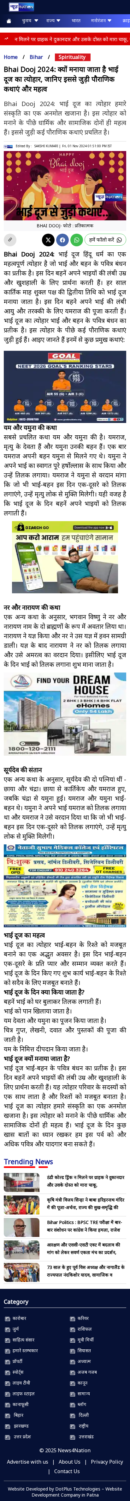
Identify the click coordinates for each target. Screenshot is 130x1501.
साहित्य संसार (22, 1340)
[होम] (18, 8)
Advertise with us (27, 1461)
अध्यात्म (83, 1361)
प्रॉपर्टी (16, 1361)
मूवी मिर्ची (84, 1340)
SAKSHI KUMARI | (47, 146)
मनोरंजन (99, 20)
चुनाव (28, 20)
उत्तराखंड (84, 1437)
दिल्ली (82, 1415)
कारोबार (18, 1318)
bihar (36, 57)
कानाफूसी (19, 1404)
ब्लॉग (80, 1404)
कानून (81, 1383)
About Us (69, 1461)
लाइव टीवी (20, 1383)
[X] (48, 240)
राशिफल (83, 1329)
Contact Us (67, 1471)
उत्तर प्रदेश (20, 1437)
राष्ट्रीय (81, 1426)
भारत (76, 20)
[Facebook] (62, 240)
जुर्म (14, 1329)
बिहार (16, 1415)
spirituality (72, 57)
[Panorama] (65, 714)
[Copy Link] (10, 240)
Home (11, 57)
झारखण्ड (19, 1426)
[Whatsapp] (76, 240)
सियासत (83, 1350)
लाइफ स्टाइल (22, 1394)
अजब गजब (86, 1372)
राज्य (51, 20)
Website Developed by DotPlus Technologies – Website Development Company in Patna (65, 1492)
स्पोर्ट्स (16, 1372)
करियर (82, 1318)
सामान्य (82, 1394)
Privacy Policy (107, 1461)
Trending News (28, 1161)
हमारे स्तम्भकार (24, 1350)
